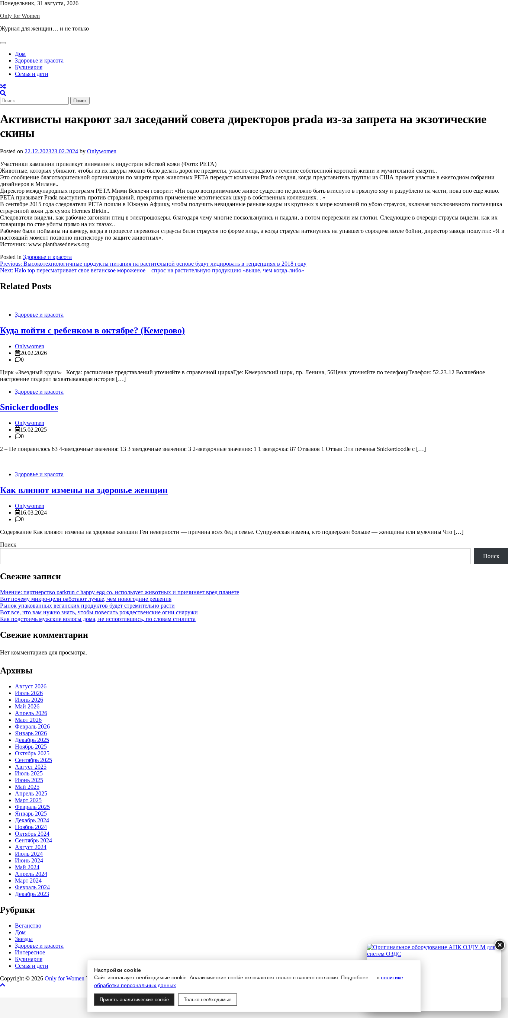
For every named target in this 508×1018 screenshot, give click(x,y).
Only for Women (20, 16)
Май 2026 (27, 706)
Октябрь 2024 (32, 833)
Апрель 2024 (31, 874)
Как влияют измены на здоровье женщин (84, 490)
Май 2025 (27, 787)
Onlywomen (101, 151)
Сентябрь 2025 (33, 760)
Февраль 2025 (32, 807)
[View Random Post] (3, 86)
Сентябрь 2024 (33, 840)
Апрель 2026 (31, 713)
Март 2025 (28, 800)
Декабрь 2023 (32, 894)
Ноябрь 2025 (31, 746)
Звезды (24, 939)
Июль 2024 (29, 854)
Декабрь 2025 (32, 740)
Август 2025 (30, 767)
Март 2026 (28, 720)
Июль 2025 (29, 773)
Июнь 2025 (29, 780)
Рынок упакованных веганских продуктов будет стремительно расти (87, 605)
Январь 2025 (31, 813)
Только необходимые (207, 999)
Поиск (8, 544)
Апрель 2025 (31, 793)
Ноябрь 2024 (31, 827)
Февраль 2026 (32, 726)
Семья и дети (31, 74)
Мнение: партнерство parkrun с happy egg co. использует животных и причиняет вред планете (119, 592)
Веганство (28, 925)
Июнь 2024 (29, 860)
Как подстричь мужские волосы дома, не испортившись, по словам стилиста (98, 619)
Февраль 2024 (32, 887)
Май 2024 (27, 867)
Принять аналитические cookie (134, 999)
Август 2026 (30, 686)
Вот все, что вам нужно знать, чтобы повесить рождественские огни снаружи (99, 612)
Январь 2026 (31, 733)
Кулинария (28, 67)
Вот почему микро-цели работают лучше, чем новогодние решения (85, 599)
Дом (20, 54)
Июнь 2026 (29, 700)
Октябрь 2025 (32, 753)
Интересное (30, 952)
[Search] (3, 93)
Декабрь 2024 (32, 820)
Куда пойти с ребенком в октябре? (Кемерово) (92, 330)
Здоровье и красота (39, 60)
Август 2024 (30, 847)
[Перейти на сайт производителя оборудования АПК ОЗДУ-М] (434, 977)
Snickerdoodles (29, 407)
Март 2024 (28, 880)
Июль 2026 (29, 693)
